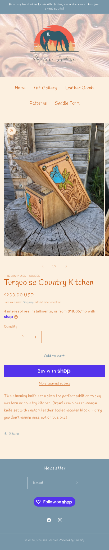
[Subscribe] (76, 483)
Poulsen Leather (47, 540)
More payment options (54, 384)
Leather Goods (79, 88)
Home (20, 88)
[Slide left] (43, 266)
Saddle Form (67, 103)
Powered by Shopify (71, 540)
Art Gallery (45, 88)
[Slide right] (66, 266)
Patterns (38, 103)
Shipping (28, 302)
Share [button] (14, 433)
